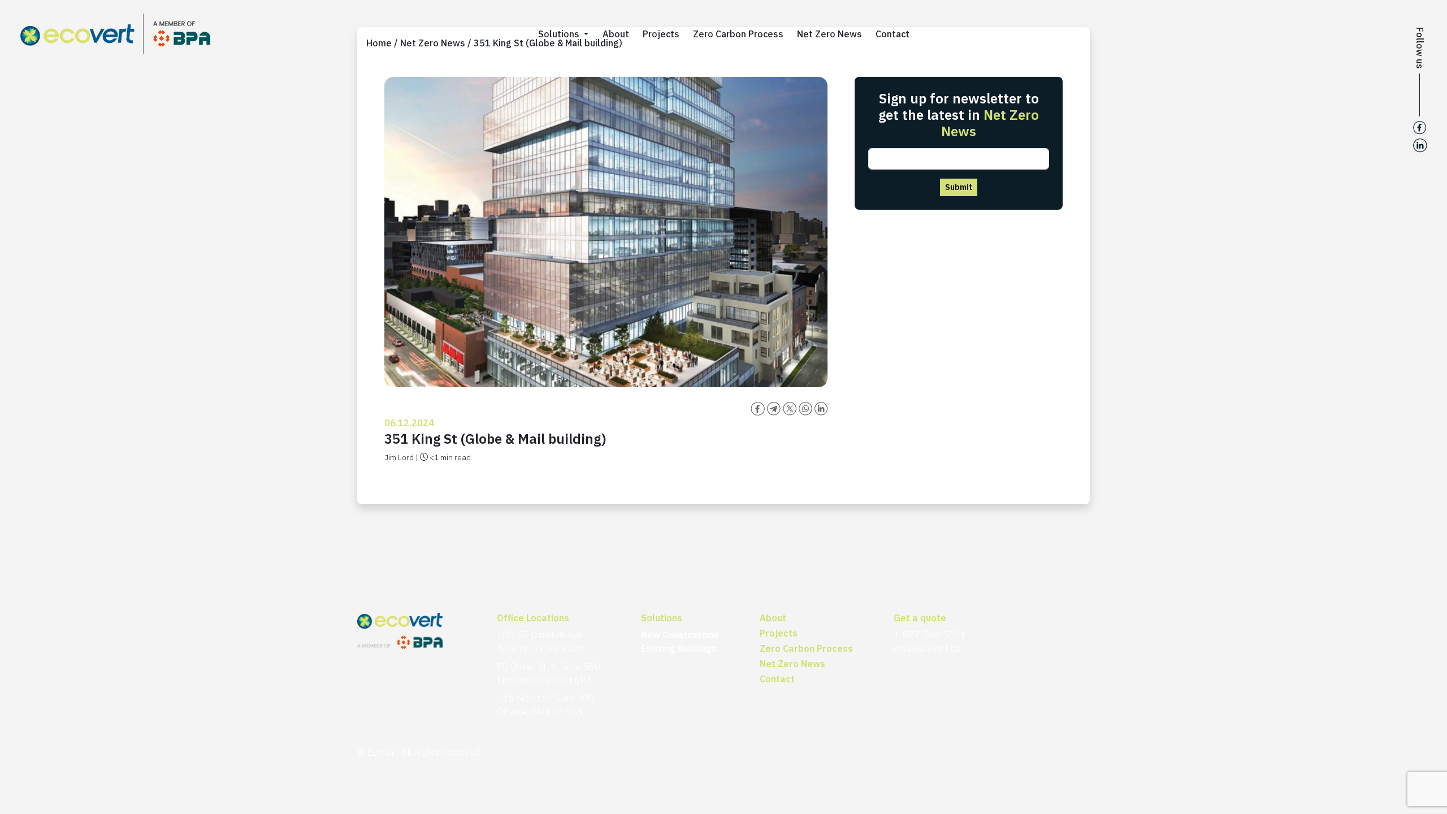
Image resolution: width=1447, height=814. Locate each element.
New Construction (680, 634)
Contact (892, 34)
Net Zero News (829, 34)
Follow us (1419, 48)
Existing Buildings (678, 648)
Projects (661, 34)
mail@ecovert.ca (927, 648)
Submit (958, 187)
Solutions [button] (560, 34)
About (616, 34)
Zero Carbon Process (738, 34)
